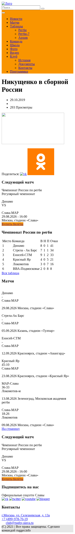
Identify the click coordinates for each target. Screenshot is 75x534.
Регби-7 (23, 34)
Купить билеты (12, 224)
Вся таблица (10, 273)
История (24, 60)
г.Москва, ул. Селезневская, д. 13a (26, 515)
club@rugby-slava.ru (20, 523)
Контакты (25, 68)
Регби (22, 30)
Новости (16, 19)
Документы (26, 64)
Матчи (14, 22)
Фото (14, 49)
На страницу (11, 429)
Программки (19, 71)
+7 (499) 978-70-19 (15, 519)
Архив (23, 37)
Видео (14, 52)
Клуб (13, 56)
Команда (16, 41)
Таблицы (16, 26)
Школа (15, 45)
